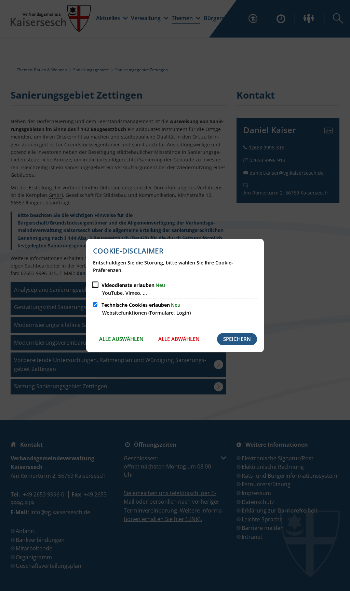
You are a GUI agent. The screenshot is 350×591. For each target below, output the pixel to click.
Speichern (237, 338)
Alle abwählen (179, 338)
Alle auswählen (121, 338)
